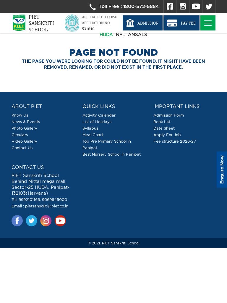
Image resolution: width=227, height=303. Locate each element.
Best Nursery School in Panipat (111, 154)
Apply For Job (167, 135)
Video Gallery (24, 141)
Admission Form (168, 115)
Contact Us (22, 148)
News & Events (26, 122)
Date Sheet (164, 128)
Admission (148, 23)
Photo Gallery (24, 128)
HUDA (106, 34)
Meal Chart (92, 135)
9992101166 (29, 199)
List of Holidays (96, 122)
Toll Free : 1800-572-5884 (128, 6)
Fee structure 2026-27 (174, 141)
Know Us (20, 115)
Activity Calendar (99, 115)
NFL (120, 34)
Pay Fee (188, 23)
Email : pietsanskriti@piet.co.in (40, 206)
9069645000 (54, 199)
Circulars (20, 135)
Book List (162, 122)
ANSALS (137, 34)
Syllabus (90, 128)
